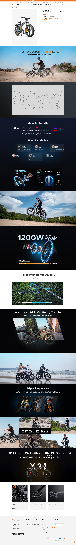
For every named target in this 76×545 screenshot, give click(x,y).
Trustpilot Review (28, 527)
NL (62, 540)
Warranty (43, 524)
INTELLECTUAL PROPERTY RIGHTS (47, 534)
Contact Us (44, 522)
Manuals (43, 529)
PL (61, 540)
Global (55, 540)
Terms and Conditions (45, 527)
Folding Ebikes (36, 524)
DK (63, 540)
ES (60, 540)
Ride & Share (28, 521)
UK (57, 540)
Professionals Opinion (29, 524)
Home (12, 7)
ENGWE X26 (15, 7)
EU (56, 540)
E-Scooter (35, 527)
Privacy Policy (44, 532)
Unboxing (27, 522)
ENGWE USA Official (16, 541)
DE (58, 540)
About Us (43, 521)
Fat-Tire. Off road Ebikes (37, 522)
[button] (44, 14)
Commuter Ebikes (37, 521)
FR (59, 540)
